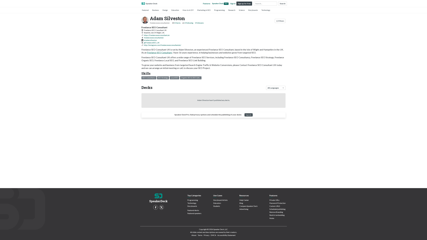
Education (175, 10)
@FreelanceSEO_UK (151, 43)
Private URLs (274, 200)
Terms (200, 235)
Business (155, 10)
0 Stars (281, 21)
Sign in (233, 3)
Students (216, 206)
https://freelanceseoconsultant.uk (157, 35)
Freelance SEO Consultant (159, 52)
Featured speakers (194, 213)
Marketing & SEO (204, 10)
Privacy (206, 235)
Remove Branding (276, 212)
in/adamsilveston (150, 40)
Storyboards (253, 10)
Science (242, 10)
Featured (145, 10)
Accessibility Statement (226, 235)
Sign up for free (244, 3)
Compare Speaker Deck (248, 206)
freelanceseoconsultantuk (154, 38)
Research (231, 10)
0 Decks (177, 23)
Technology (265, 10)
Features (206, 3)
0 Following (188, 23)
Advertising (243, 209)
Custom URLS (274, 206)
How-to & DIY (188, 10)
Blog (241, 203)
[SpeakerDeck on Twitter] (161, 207)
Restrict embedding (277, 215)
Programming (219, 10)
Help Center (244, 200)
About (193, 235)
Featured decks (193, 210)
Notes (271, 218)
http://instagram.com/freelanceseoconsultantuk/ (162, 45)
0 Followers (199, 23)
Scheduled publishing (277, 209)
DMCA (213, 235)
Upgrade (249, 115)
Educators (217, 203)
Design (165, 10)
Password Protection (277, 203)
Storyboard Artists (220, 200)
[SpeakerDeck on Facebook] (155, 207)
